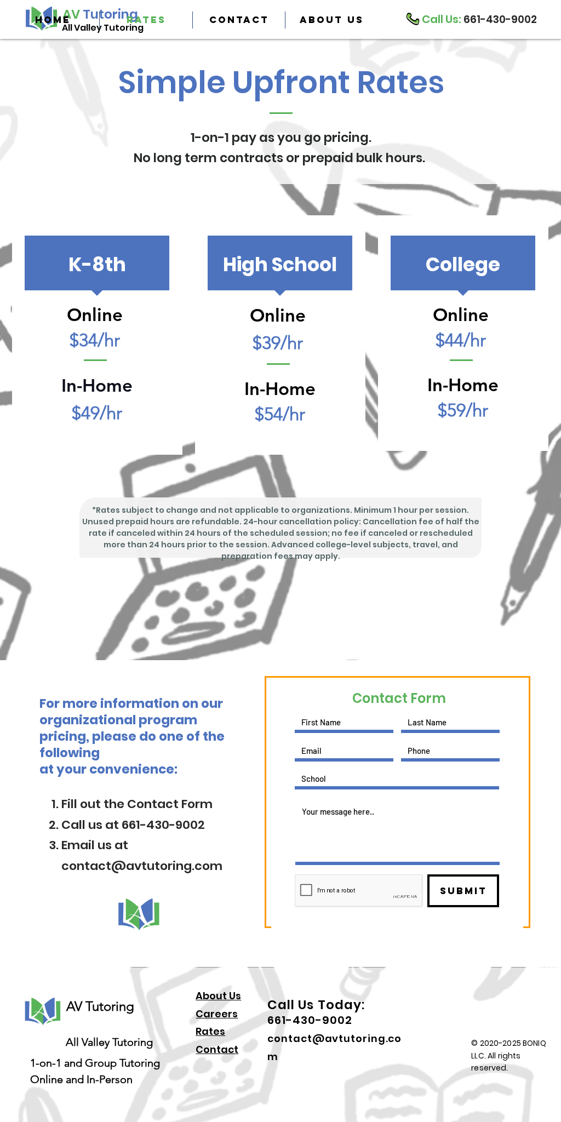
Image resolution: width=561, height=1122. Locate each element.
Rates (210, 1031)
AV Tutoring (100, 1006)
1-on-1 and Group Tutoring (95, 1062)
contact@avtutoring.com (141, 865)
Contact (217, 1049)
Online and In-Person (81, 1079)
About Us (218, 996)
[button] (331, 20)
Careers (217, 1014)
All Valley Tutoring (106, 1042)
